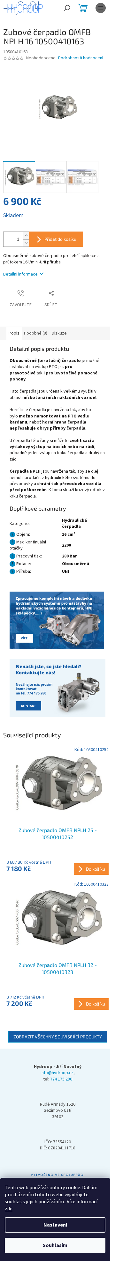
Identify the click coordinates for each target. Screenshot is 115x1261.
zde (8, 1208)
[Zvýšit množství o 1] (26, 235)
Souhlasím (55, 1245)
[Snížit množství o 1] (26, 243)
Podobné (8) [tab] (35, 333)
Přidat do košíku (60, 239)
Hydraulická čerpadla (74, 523)
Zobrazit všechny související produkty (57, 1036)
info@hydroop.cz (57, 1073)
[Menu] (100, 8)
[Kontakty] (57, 621)
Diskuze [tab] (59, 333)
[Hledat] (67, 8)
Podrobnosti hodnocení (80, 58)
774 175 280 (61, 1079)
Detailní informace (20, 274)
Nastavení (55, 1224)
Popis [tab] (14, 333)
